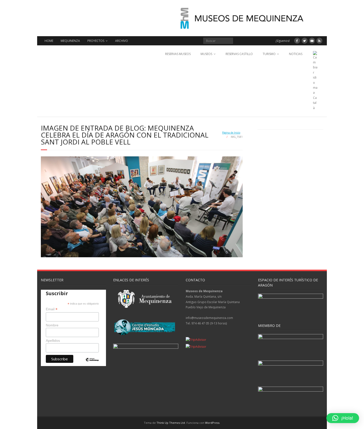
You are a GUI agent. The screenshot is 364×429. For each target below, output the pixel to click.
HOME (49, 41)
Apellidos (53, 341)
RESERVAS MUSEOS (178, 54)
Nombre (52, 325)
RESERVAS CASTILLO (239, 54)
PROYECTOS (95, 41)
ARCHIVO (121, 41)
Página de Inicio (231, 132)
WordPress (212, 423)
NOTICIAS (295, 54)
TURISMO (269, 54)
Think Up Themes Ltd (170, 423)
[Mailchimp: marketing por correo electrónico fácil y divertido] (92, 364)
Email (51, 309)
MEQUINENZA (70, 41)
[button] (342, 418)
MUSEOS (206, 54)
